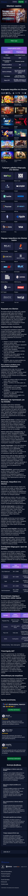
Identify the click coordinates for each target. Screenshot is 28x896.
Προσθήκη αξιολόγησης (14, 709)
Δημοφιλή (3, 93)
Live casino (9, 93)
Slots (23, 93)
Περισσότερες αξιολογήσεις (14, 758)
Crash (16, 93)
